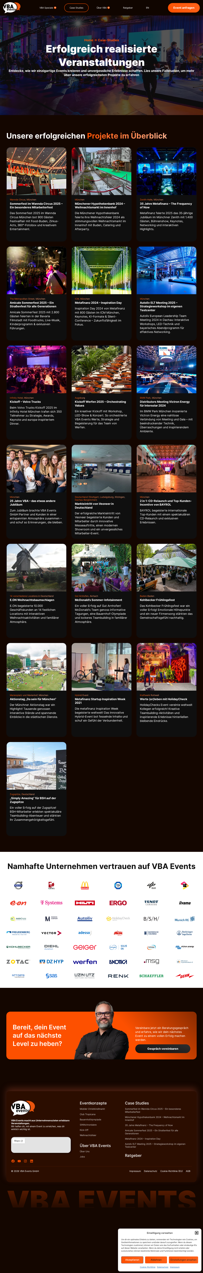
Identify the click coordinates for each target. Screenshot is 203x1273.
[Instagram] (25, 1161)
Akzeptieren (132, 1259)
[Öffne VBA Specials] (55, 8)
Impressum (175, 1267)
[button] (196, 1232)
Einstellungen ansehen (183, 1259)
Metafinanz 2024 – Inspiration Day (142, 1138)
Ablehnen (156, 1259)
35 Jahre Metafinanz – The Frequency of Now (149, 1125)
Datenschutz (162, 1267)
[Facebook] (13, 1161)
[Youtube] (19, 1161)
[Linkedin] (31, 1161)
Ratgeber (133, 1155)
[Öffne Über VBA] (108, 8)
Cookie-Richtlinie (147, 1267)
